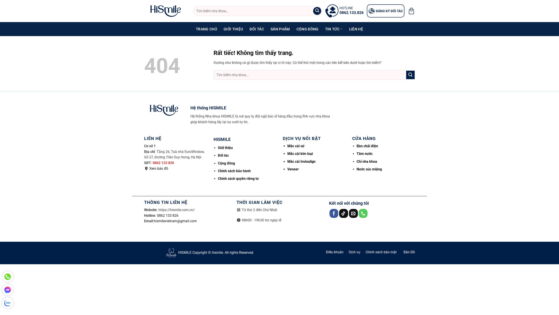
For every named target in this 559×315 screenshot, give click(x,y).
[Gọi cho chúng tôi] (363, 213)
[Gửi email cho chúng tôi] (353, 213)
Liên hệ (356, 29)
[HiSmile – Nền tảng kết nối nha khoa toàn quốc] (165, 11)
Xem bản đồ (158, 168)
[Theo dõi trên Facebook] (334, 213)
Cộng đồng (308, 29)
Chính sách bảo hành (234, 171)
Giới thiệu (233, 29)
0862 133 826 (163, 163)
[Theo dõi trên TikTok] (343, 213)
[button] (411, 11)
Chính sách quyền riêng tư (238, 179)
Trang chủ (206, 29)
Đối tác (257, 29)
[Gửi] (317, 11)
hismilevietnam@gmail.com (175, 221)
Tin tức (332, 29)
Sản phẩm (280, 29)
